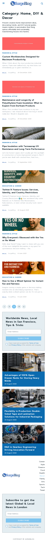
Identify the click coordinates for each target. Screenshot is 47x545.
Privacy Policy (16, 345)
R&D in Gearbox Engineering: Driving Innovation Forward (20, 448)
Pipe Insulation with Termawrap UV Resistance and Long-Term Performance (23, 148)
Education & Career (11, 186)
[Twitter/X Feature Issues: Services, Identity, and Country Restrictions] (23, 176)
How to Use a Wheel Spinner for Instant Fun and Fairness (22, 282)
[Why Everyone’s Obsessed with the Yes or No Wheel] (23, 224)
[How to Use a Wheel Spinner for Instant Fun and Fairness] (23, 268)
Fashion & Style (9, 53)
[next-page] (24, 306)
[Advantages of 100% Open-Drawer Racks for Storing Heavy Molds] (23, 362)
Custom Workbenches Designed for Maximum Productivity (20, 58)
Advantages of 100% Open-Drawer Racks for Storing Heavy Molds (22, 378)
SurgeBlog (12, 73)
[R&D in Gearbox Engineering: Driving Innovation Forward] (23, 434)
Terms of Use (34, 343)
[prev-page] (4, 306)
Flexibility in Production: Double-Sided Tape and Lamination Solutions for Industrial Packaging (23, 414)
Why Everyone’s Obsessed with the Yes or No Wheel (22, 239)
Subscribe (23, 338)
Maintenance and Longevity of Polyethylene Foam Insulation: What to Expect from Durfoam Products (22, 102)
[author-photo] (5, 73)
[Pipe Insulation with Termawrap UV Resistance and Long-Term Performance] (23, 133)
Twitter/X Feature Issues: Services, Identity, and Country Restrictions (20, 191)
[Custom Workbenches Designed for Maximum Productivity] (23, 43)
